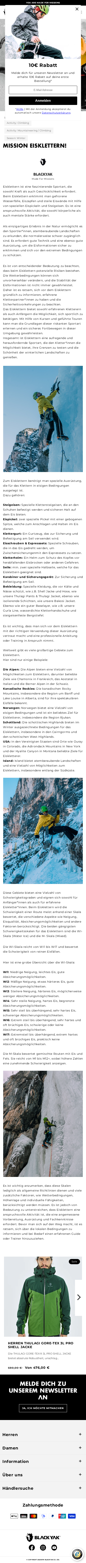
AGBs (19, 109)
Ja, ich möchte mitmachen (43, 1408)
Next (79, 1298)
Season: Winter (16, 138)
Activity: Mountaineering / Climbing (29, 130)
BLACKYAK (43, 174)
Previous (7, 1298)
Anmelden (43, 100)
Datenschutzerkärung (56, 112)
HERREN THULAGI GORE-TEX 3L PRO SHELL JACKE (41, 1345)
